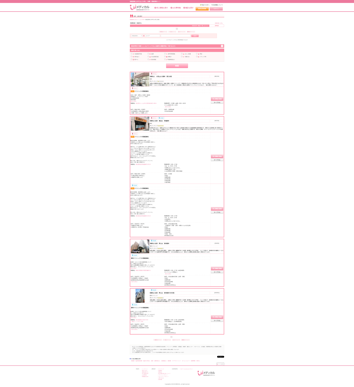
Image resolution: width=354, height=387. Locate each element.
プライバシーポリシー (163, 374)
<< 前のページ (172, 31)
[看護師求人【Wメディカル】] (140, 7)
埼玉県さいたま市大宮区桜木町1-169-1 (146, 103)
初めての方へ (206, 5)
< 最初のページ (163, 31)
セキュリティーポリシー (163, 376)
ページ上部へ (221, 364)
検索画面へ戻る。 (219, 23)
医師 (152, 360)
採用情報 (160, 379)
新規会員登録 (202, 8)
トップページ (145, 368)
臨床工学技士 (146, 360)
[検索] (195, 36)
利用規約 (160, 370)
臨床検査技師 (139, 360)
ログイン (216, 8)
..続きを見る (133, 101)
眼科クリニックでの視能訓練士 (140, 258)
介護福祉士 (164, 360)
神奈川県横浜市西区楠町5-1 (143, 270)
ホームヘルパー (186, 360)
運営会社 (160, 372)
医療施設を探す (145, 376)
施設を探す (189, 8)
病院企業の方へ (145, 372)
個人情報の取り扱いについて (164, 373)
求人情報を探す (162, 8)
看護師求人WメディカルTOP (137, 19)
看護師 (133, 360)
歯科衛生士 (157, 360)
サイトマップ (161, 368)
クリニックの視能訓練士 (140, 91)
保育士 (198, 360)
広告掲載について (217, 5)
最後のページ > (191, 31)
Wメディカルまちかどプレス (186, 368)
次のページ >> (181, 31)
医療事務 (193, 360)
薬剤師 (169, 360)
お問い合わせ (161, 378)
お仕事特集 (176, 8)
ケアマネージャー (176, 360)
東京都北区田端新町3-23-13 (143, 164)
